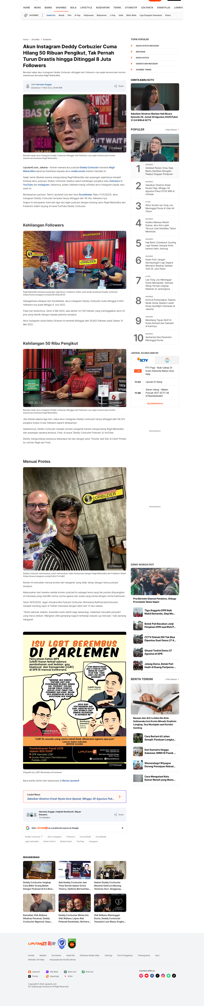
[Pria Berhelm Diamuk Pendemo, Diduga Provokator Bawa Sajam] (155, 581)
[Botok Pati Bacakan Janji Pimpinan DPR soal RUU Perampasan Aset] (138, 625)
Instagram (43, 184)
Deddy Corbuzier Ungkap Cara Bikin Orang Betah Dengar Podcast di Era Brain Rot (38, 885)
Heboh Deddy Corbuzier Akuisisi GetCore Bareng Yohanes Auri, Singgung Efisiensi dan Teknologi (107, 885)
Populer (137, 129)
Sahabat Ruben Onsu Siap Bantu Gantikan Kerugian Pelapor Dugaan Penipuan (159, 170)
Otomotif (131, 7)
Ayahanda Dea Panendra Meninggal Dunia (158, 339)
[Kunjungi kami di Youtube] (147, 976)
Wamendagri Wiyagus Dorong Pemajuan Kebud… (159, 765)
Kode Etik (70, 955)
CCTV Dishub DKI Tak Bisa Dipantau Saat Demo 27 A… (160, 639)
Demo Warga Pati (142, 564)
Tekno (117, 7)
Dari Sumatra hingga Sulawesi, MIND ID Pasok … (160, 751)
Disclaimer (56, 955)
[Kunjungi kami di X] (157, 976)
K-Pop (77, 15)
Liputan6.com (51, 984)
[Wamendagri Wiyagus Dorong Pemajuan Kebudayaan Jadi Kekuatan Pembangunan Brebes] (138, 765)
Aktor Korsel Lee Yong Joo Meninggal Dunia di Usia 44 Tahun (159, 208)
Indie (121, 15)
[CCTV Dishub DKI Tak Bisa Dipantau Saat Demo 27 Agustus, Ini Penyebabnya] (138, 639)
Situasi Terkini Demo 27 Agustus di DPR (158, 652)
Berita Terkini (142, 679)
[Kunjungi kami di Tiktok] (174, 976)
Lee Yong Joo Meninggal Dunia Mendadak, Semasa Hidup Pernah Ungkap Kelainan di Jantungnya (159, 284)
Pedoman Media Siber (90, 955)
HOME (26, 7)
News (37, 7)
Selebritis (50, 15)
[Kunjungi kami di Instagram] (163, 976)
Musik (61, 15)
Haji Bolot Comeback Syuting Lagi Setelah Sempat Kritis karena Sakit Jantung (160, 245)
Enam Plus (163, 7)
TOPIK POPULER (140, 39)
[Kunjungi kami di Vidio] (141, 976)
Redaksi (43, 955)
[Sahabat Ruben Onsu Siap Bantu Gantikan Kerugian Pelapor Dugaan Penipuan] (155, 148)
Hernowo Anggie (44, 84)
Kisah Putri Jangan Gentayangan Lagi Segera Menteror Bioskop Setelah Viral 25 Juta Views (159, 264)
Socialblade (85, 194)
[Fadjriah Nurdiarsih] (31, 814)
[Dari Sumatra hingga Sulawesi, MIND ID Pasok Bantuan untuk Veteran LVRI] (138, 751)
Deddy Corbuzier (89, 167)
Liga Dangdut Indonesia (151, 15)
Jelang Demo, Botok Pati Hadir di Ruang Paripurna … (160, 665)
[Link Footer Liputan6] (42, 943)
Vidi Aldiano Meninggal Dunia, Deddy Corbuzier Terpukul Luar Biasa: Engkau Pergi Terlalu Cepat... (109, 918)
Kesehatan (102, 7)
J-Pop (112, 15)
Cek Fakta (147, 7)
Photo (168, 15)
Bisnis (48, 7)
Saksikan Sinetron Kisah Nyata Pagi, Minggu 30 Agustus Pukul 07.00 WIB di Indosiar (159, 190)
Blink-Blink (131, 15)
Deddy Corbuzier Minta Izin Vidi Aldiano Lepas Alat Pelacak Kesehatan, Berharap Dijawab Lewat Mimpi (74, 918)
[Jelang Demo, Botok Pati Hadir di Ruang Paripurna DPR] (138, 665)
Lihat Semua (171, 129)
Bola (73, 7)
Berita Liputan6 (70, 780)
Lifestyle (86, 7)
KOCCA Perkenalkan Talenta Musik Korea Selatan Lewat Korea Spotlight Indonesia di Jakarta (160, 304)
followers (114, 181)
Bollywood (101, 15)
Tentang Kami (144, 955)
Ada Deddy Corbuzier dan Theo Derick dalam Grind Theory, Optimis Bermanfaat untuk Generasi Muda (74, 885)
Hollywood (89, 15)
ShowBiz (61, 7)
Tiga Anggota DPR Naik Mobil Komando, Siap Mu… (159, 612)
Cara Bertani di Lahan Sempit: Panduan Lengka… (160, 738)
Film (69, 15)
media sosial (78, 171)
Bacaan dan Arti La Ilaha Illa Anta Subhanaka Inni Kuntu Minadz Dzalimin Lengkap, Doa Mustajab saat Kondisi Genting (154, 723)
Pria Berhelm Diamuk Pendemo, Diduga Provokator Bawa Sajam (154, 600)
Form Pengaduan (125, 955)
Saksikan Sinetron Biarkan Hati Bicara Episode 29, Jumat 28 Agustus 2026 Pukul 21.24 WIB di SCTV (154, 116)
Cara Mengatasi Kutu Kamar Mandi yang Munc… (160, 778)
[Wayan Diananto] (35, 814)
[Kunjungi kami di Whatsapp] (168, 976)
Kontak (31, 955)
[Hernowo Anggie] (28, 86)
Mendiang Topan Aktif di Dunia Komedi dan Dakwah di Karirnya (159, 323)
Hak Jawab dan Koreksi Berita (63, 959)
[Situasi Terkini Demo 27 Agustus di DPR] (138, 652)
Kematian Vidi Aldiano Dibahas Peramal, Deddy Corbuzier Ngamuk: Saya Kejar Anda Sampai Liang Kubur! (36, 918)
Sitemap (108, 955)
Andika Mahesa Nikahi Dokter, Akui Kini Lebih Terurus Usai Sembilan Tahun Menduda (160, 227)
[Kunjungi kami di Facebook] (152, 976)
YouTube (28, 184)
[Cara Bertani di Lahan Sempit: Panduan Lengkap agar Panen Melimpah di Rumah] (138, 738)
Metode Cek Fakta (36, 959)
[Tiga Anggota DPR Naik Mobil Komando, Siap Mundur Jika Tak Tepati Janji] (138, 612)
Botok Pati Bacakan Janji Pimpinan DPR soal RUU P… (160, 625)
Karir (157, 955)
